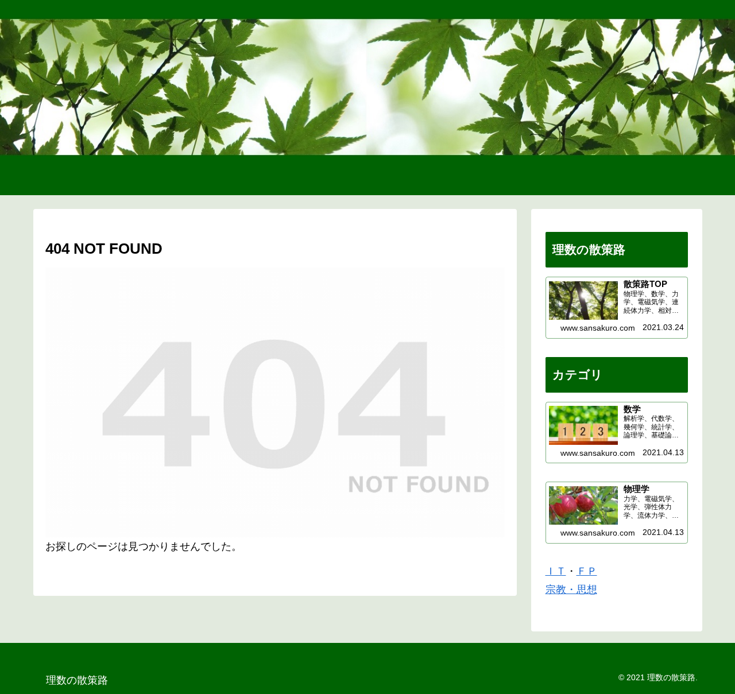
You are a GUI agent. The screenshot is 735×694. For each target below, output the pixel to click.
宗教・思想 (571, 589)
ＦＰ (587, 571)
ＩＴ (556, 571)
